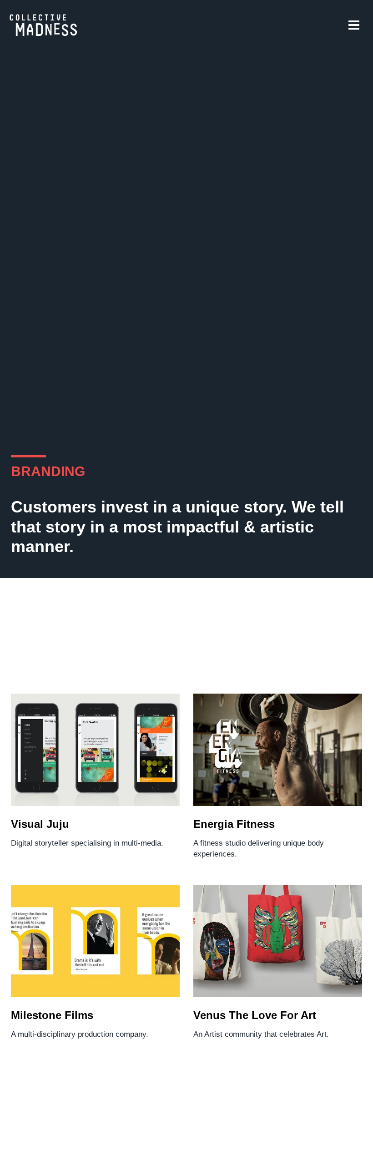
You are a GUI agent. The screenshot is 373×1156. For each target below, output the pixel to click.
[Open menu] (353, 25)
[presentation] (95, 750)
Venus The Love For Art (254, 1015)
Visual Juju (40, 824)
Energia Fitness (234, 824)
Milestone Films (52, 1015)
